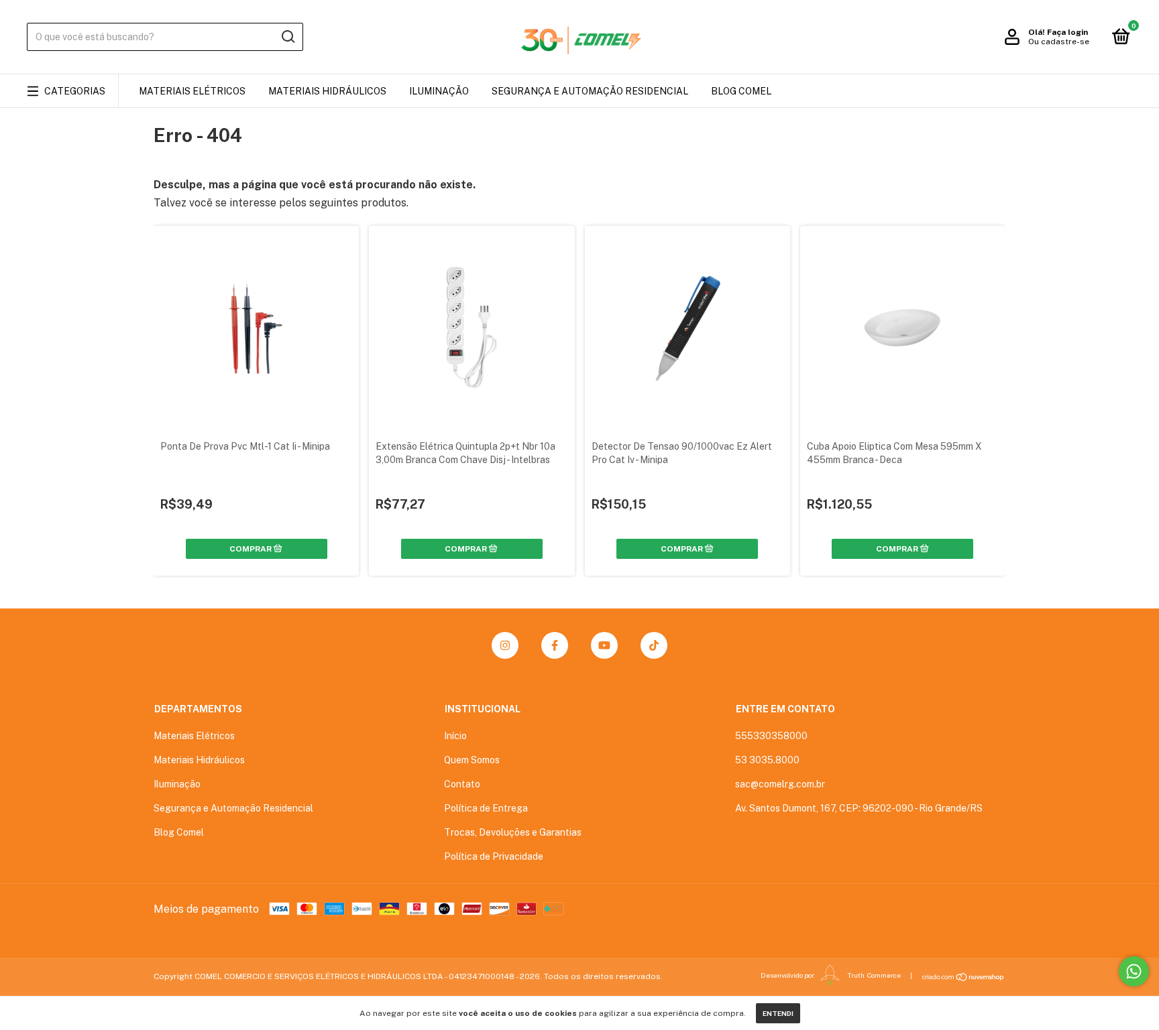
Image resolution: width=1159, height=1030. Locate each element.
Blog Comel (741, 91)
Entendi (778, 1013)
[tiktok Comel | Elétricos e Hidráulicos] (654, 645)
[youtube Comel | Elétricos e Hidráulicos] (604, 645)
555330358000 (771, 735)
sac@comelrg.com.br (780, 784)
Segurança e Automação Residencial (590, 91)
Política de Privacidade (493, 856)
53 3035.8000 (767, 760)
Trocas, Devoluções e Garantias (513, 832)
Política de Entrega (486, 808)
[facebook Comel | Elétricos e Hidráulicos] (554, 645)
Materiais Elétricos (192, 91)
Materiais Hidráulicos (327, 91)
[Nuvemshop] (963, 977)
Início (455, 735)
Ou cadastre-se (1058, 41)
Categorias (74, 91)
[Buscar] (287, 37)
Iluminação (439, 91)
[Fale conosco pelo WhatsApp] (1134, 971)
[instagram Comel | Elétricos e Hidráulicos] (505, 645)
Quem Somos (472, 760)
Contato (462, 784)
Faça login (1067, 32)
